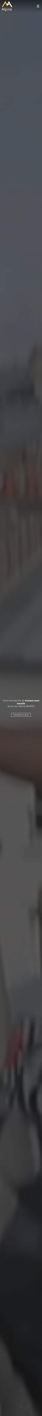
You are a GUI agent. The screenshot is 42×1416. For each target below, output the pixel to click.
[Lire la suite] (21, 1408)
